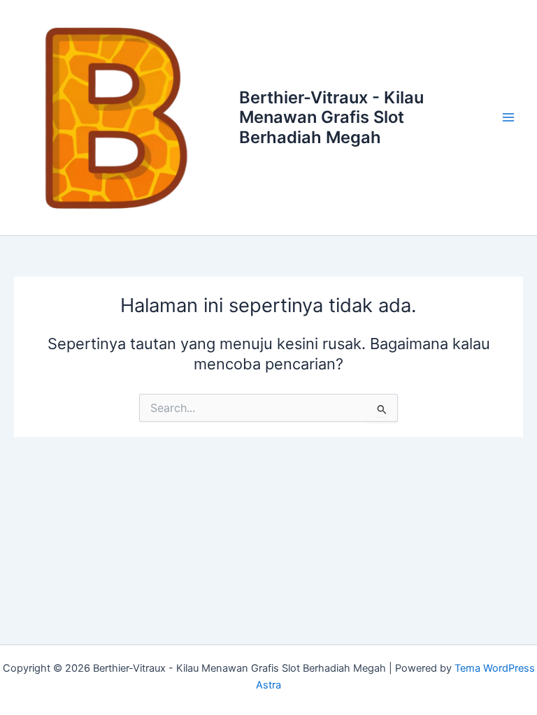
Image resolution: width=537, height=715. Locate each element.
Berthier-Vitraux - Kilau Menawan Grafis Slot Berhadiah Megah (331, 117)
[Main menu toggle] (508, 118)
